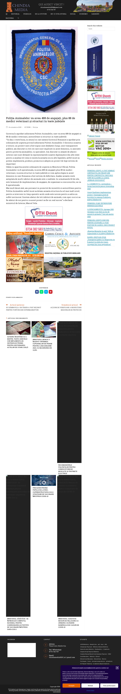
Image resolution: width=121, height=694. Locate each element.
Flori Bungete (83, 661)
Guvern (89, 661)
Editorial (98, 656)
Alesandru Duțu (93, 644)
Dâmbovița (92, 656)
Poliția (35, 127)
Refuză (90, 686)
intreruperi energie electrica (98, 661)
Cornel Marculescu (84, 656)
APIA (106, 644)
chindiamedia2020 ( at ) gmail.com (62, 657)
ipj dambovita (109, 661)
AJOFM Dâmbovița (84, 644)
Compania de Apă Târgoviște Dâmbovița (89, 651)
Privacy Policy (90, 690)
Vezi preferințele (109, 686)
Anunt (102, 644)
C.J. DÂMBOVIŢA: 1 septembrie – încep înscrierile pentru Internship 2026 (100, 186)
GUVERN (27, 127)
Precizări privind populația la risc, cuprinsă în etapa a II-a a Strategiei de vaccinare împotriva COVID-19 (43, 492)
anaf (99, 644)
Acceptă (71, 686)
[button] (117, 668)
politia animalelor (16, 297)
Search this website (94, 26)
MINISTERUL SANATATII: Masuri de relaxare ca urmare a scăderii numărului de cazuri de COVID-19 (68, 623)
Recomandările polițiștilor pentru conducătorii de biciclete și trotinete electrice (67, 469)
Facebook (11, 639)
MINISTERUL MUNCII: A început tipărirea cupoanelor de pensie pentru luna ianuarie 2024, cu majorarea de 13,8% (42, 345)
